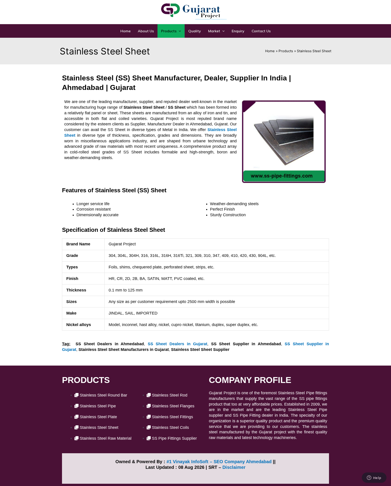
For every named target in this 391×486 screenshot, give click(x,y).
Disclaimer (234, 467)
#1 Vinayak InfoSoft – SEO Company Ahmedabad (219, 461)
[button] (171, 31)
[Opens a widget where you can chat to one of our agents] (374, 478)
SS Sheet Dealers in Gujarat (177, 344)
